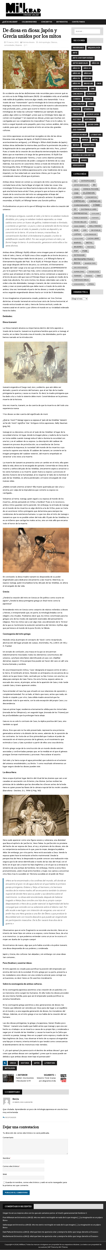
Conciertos (46, 21)
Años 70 (76, 78)
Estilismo (95, 213)
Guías (93, 222)
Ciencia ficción (80, 88)
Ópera (91, 284)
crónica (88, 99)
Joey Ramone (79, 129)
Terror (77, 276)
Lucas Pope (78, 238)
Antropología (44, 42)
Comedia (77, 99)
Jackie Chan (93, 124)
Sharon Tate (90, 263)
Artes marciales (80, 63)
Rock (75, 160)
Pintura (90, 247)
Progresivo (78, 150)
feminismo (77, 114)
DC (75, 209)
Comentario (8, 1137)
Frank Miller (80, 222)
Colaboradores (29, 21)
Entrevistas (62, 21)
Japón (36, 1063)
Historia (25, 1063)
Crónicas (94, 201)
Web (5, 1174)
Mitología (10, 1068)
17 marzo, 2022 (12, 42)
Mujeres (18, 45)
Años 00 (95, 63)
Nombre (6, 1158)
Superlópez (79, 272)
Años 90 (76, 83)
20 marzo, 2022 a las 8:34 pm (22, 1102)
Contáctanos (78, 21)
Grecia (13, 1063)
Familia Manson (80, 218)
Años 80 (87, 78)
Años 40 (76, 73)
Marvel (78, 243)
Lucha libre (93, 239)
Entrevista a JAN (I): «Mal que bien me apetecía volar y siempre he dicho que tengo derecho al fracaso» (56, 1231)
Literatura (49, 1063)
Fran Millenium (8, 1217)
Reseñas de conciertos (83, 155)
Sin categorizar (80, 267)
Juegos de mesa (80, 134)
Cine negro (78, 93)
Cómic (91, 104)
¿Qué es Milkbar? (10, 21)
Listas (77, 234)
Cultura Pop (79, 104)
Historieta (90, 119)
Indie (76, 230)
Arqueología (94, 47)
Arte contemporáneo (83, 58)
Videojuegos (78, 165)
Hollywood (78, 124)
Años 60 (87, 73)
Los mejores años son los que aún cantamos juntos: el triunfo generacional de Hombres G (50, 1213)
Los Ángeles (90, 234)
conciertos (91, 197)
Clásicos (54, 42)
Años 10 (76, 68)
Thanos (89, 276)
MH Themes (63, 1247)
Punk (90, 150)
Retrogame (79, 255)
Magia (75, 139)
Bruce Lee (88, 83)
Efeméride (88, 109)
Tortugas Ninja (81, 280)
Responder (10, 1117)
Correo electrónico (11, 1166)
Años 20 (87, 68)
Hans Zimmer (79, 226)
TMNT (99, 276)
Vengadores (79, 284)
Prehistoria (88, 145)
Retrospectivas (83, 259)
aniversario (78, 47)
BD (94, 185)
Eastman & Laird (88, 209)
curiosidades (9, 45)
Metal (95, 139)
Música (76, 145)
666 (75, 181)
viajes (84, 160)
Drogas (76, 109)
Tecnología (94, 272)
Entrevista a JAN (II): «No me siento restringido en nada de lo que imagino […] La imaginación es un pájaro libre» (53, 1219)
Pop (76, 251)
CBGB (99, 83)
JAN (84, 230)
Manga (85, 139)
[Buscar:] (87, 31)
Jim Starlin (95, 230)
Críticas (79, 201)
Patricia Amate (28, 42)
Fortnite (95, 218)
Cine (92, 88)
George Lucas (92, 114)
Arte (75, 52)
